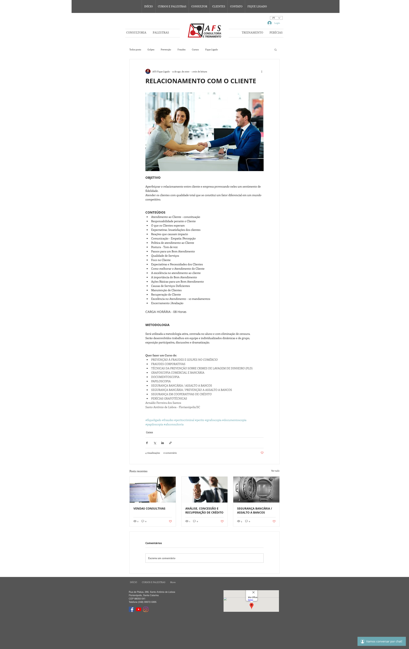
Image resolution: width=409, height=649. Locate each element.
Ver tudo (275, 470)
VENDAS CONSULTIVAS (149, 509)
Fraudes (181, 49)
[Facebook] (131, 609)
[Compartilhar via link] (170, 442)
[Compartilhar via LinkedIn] (162, 442)
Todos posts (135, 49)
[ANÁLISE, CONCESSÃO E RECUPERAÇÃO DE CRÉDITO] (204, 490)
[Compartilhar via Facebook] (146, 442)
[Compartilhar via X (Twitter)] (154, 442)
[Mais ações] (262, 71)
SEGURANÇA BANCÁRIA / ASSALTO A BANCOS (254, 511)
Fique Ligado (211, 49)
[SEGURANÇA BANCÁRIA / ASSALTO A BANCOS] (256, 490)
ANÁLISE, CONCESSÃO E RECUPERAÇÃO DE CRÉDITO (204, 511)
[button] (172, 6)
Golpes (150, 49)
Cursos (195, 49)
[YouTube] (138, 609)
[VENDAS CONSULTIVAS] (153, 490)
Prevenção (166, 49)
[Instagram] (145, 609)
